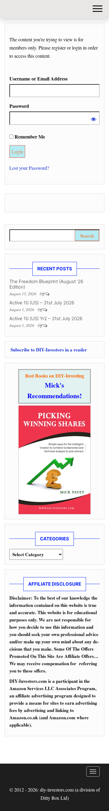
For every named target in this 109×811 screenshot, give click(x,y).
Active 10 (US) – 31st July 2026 (41, 303)
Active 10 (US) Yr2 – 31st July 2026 (45, 318)
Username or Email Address (38, 78)
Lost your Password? (29, 168)
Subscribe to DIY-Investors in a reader (48, 349)
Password (19, 105)
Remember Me (29, 136)
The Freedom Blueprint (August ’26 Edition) (46, 284)
